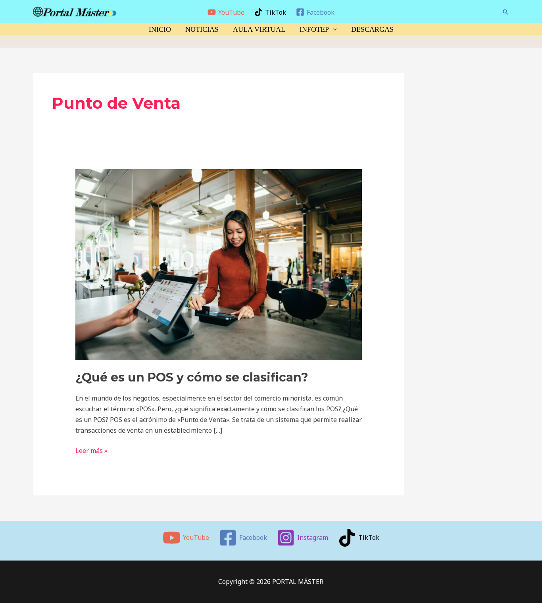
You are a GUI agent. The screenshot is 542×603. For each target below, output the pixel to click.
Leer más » (91, 450)
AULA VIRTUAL (259, 29)
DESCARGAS (372, 29)
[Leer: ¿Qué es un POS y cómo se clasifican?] (218, 264)
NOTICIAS (202, 29)
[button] (505, 11)
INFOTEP (314, 29)
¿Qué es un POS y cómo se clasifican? (191, 377)
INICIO (160, 29)
